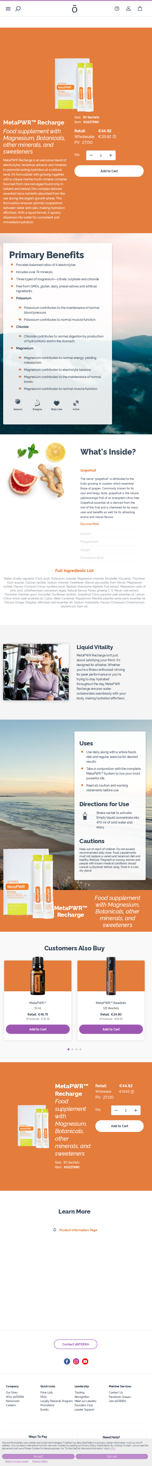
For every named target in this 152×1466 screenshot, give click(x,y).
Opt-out (112, 1456)
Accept (38, 1456)
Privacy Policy (40, 1461)
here (112, 1448)
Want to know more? (17, 1461)
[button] (68, 1049)
